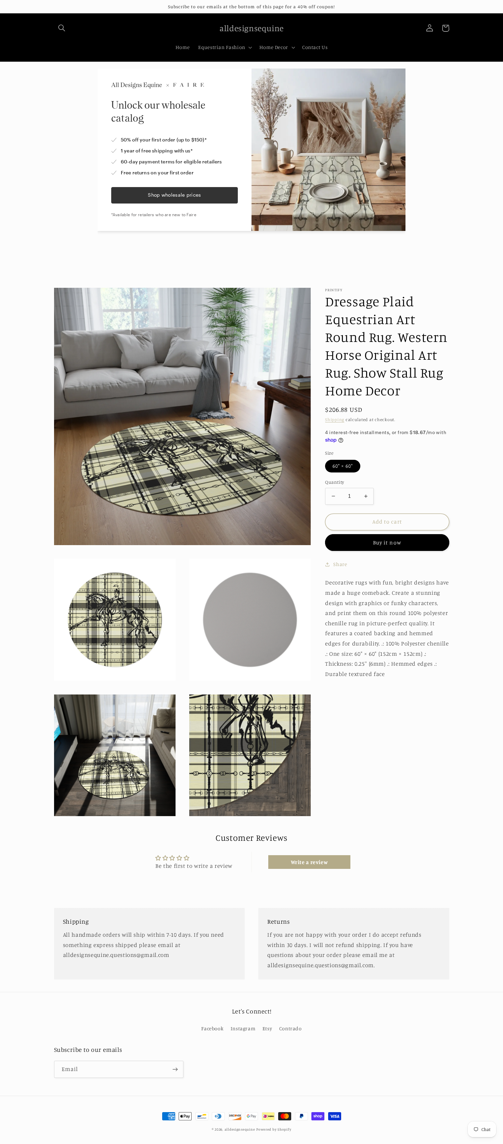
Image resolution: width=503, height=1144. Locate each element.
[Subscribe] (175, 1069)
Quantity (334, 482)
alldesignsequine (239, 1129)
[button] (62, 28)
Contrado (290, 1028)
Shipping (334, 419)
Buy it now (387, 542)
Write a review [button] (309, 862)
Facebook (212, 1028)
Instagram (243, 1028)
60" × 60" (342, 466)
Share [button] (340, 564)
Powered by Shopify (273, 1129)
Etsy (267, 1028)
